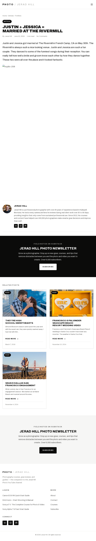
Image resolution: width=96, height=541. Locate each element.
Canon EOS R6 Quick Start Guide (16, 495)
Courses (54, 505)
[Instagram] (20, 226)
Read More (10, 339)
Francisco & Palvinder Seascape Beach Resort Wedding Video (67, 323)
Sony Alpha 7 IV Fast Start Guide (15, 509)
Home (4, 16)
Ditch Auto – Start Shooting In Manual (17, 500)
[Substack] (25, 226)
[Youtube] (16, 226)
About (53, 495)
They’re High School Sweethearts (19, 321)
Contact (54, 500)
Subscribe (48, 267)
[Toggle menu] (91, 4)
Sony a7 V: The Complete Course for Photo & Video (23, 505)
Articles (11, 16)
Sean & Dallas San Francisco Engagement (20, 384)
